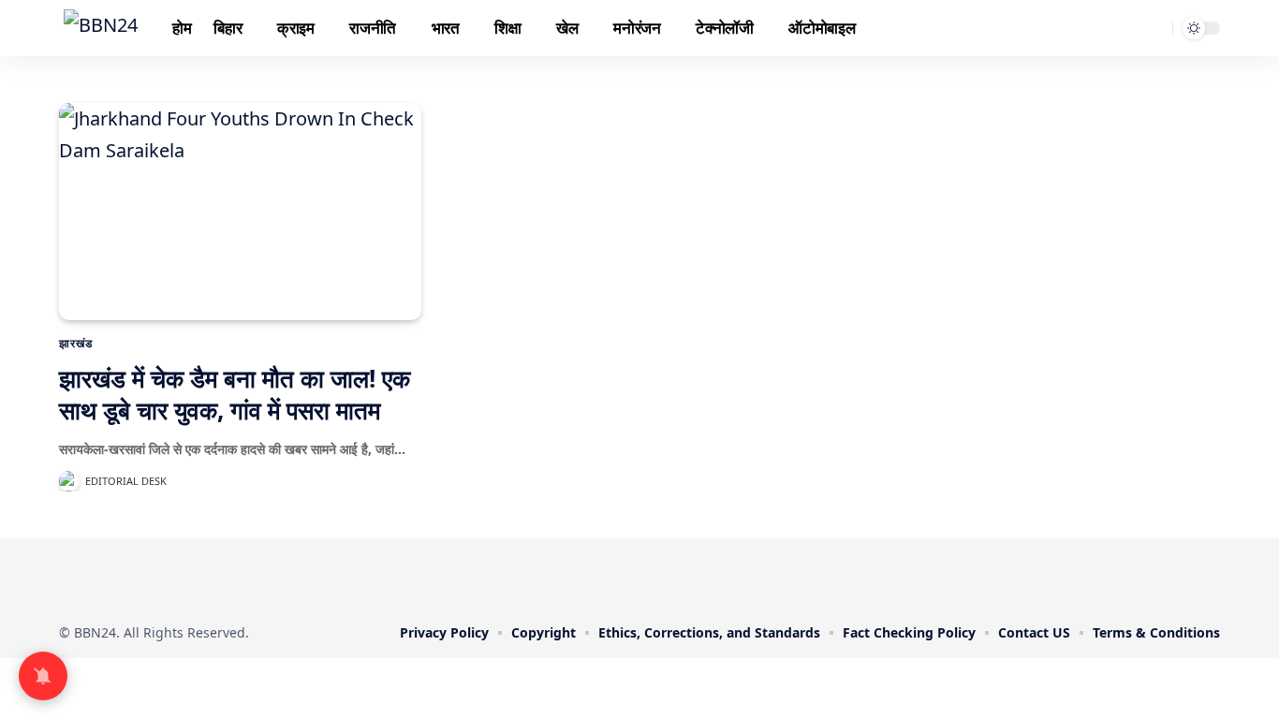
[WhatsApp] (705, 578)
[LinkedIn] (679, 578)
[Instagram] (652, 578)
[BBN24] (101, 28)
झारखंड (75, 343)
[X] (600, 578)
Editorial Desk (126, 481)
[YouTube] (626, 578)
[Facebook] (574, 578)
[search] (1155, 28)
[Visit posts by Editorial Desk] (69, 481)
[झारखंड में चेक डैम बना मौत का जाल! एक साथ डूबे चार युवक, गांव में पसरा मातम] (240, 211)
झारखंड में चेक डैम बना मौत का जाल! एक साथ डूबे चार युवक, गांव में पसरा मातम (234, 394)
